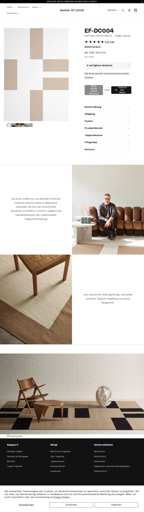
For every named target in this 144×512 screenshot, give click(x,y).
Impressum (99, 461)
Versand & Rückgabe (17, 457)
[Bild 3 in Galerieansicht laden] (17, 125)
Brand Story (100, 457)
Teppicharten (57, 461)
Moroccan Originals (60, 452)
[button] (10, 7)
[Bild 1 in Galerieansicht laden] (9, 125)
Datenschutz (100, 471)
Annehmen (71, 505)
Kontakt (11, 461)
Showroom (99, 452)
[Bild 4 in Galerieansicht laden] (22, 125)
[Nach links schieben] (3, 125)
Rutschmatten (57, 466)
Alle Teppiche (57, 457)
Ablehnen (116, 505)
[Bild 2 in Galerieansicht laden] (13, 125)
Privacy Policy (61, 497)
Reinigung (55, 471)
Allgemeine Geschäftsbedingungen (112, 466)
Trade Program (14, 466)
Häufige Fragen (14, 452)
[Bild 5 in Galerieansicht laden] (26, 125)
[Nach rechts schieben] (69, 125)
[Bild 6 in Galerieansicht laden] (30, 125)
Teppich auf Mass (122, 90)
